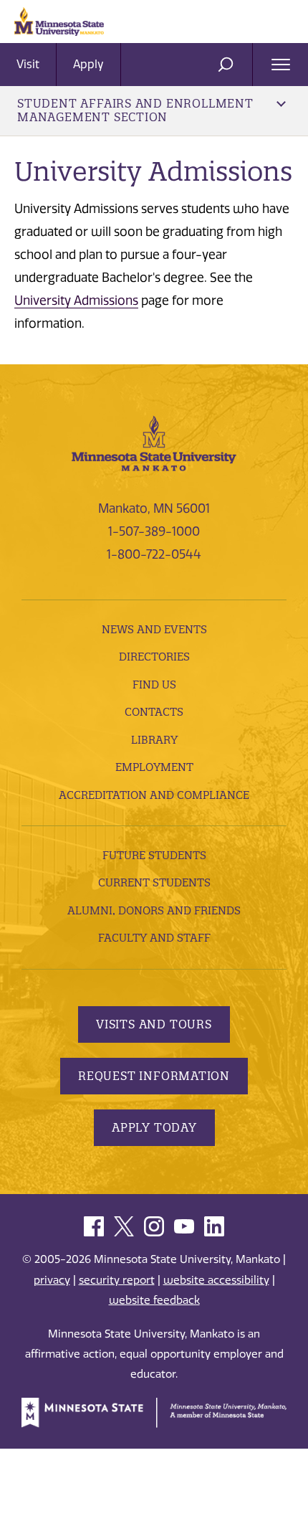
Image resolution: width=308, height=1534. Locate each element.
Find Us (154, 684)
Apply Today (154, 1127)
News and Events (154, 629)
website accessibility (216, 1280)
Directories (154, 656)
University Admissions (76, 300)
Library (154, 740)
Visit (27, 64)
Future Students (154, 855)
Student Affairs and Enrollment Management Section (135, 110)
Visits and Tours (154, 1024)
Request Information (154, 1076)
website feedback (154, 1300)
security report (117, 1280)
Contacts (154, 712)
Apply (88, 64)
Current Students (154, 882)
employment (154, 767)
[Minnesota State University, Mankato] (154, 442)
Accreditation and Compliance (154, 795)
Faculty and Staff (154, 937)
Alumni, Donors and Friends (154, 910)
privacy (52, 1280)
